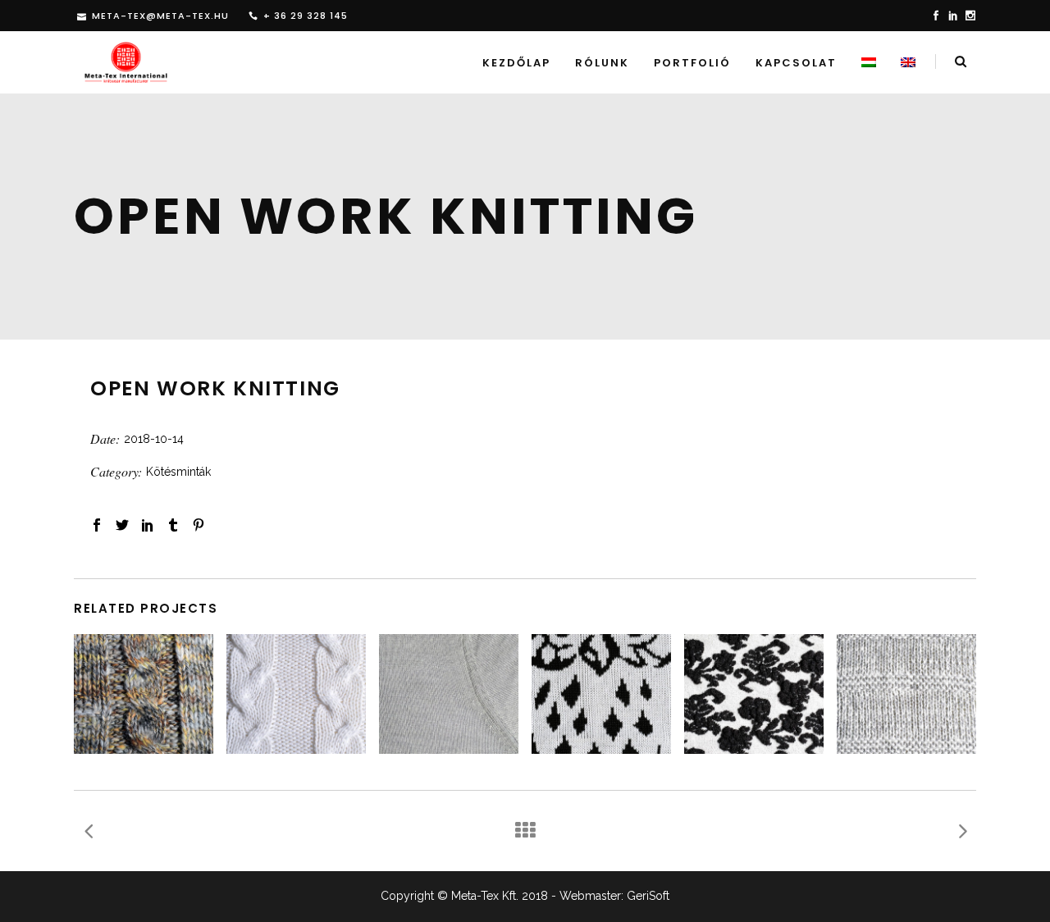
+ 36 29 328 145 (305, 15)
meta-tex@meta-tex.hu (160, 15)
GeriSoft (648, 895)
